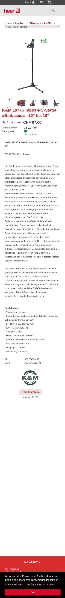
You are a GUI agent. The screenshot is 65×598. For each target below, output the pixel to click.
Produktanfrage (30, 392)
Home (8, 23)
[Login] (33, 2)
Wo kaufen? (30, 397)
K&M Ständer (47, 23)
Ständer (34, 23)
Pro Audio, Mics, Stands (21, 23)
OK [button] (32, 592)
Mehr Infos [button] (48, 584)
